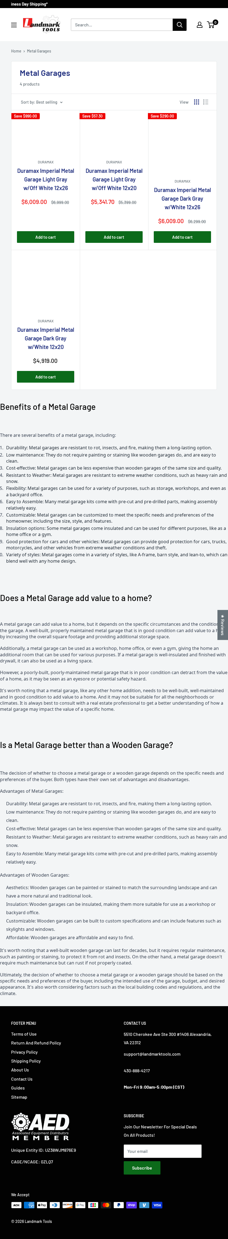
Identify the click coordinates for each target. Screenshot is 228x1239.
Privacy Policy (24, 1051)
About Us (20, 1069)
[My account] (199, 25)
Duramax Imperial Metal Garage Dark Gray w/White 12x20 (45, 338)
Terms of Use (24, 1033)
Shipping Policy (26, 1060)
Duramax (46, 162)
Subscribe (142, 1167)
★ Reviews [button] (222, 624)
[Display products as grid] (196, 101)
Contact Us (22, 1078)
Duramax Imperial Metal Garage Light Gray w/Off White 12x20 (114, 179)
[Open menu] (14, 25)
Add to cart (45, 237)
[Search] (180, 25)
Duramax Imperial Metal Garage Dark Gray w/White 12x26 (182, 198)
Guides (18, 1087)
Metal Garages (39, 51)
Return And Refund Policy (36, 1042)
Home (16, 51)
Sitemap (19, 1097)
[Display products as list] (205, 101)
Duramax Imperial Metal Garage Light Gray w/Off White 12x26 (45, 179)
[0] (210, 24)
